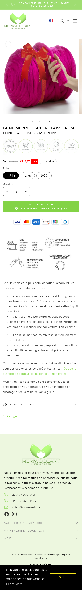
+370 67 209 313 (22, 494)
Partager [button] (12, 416)
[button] (62, 21)
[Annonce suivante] (75, 4)
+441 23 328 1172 (23, 501)
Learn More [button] (14, 584)
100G (44, 175)
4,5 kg (11, 175)
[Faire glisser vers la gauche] (32, 121)
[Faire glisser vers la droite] (49, 121)
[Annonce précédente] (7, 4)
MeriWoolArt (28, 554)
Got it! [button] (63, 577)
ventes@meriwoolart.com (27, 507)
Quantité (8, 183)
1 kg (28, 175)
